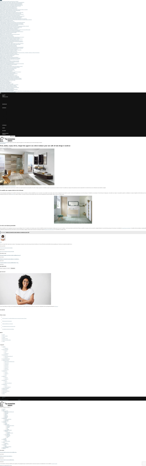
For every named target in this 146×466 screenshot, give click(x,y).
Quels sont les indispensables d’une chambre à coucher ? (8, 53)
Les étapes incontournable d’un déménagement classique (9, 73)
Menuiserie (6, 102)
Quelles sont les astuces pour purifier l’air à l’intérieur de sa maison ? (10, 71)
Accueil (1, 142)
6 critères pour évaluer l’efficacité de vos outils (7, 21)
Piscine (6, 385)
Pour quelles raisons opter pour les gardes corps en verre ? (9, 51)
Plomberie (6, 103)
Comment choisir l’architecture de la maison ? (7, 62)
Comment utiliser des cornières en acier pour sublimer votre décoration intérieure (12, 22)
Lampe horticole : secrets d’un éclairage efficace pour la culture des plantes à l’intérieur (13, 18)
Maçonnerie (6, 98)
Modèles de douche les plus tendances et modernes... (9, 258)
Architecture (6, 106)
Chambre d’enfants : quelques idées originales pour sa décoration (10, 30)
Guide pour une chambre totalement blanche (7, 90)
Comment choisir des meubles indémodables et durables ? (9, 28)
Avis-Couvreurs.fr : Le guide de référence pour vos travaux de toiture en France (14, 318)
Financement (7, 105)
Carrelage (8, 112)
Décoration (8, 121)
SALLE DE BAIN (7, 120)
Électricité (6, 101)
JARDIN (3, 127)
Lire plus (55, 463)
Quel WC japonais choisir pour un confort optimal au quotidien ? (10, 15)
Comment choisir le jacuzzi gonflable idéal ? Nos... (9, 262)
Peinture (8, 113)
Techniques (6, 99)
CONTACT (4, 134)
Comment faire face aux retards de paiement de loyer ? (8, 7)
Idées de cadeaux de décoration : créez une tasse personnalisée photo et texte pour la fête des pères (15, 29)
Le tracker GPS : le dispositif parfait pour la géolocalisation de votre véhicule (12, 63)
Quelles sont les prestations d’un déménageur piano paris (9, 89)
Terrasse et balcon (7, 441)
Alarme (6, 131)
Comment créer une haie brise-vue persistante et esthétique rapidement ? (11, 4)
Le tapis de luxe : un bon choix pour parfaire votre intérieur (9, 84)
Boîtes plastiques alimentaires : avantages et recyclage (8, 50)
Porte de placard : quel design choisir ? (6, 33)
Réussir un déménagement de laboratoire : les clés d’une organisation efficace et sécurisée (14, 9)
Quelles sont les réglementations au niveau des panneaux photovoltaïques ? (11, 31)
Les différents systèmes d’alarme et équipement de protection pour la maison (11, 47)
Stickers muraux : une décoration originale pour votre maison (9, 87)
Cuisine (6, 109)
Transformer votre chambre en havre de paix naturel (8, 11)
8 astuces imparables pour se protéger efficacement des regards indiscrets (11, 3)
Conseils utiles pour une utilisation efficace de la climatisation (9, 77)
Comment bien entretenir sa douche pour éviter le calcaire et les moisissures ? (12, 14)
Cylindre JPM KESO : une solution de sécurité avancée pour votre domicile (11, 23)
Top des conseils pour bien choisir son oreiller (7, 69)
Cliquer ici (56, 306)
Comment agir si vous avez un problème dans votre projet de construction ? (11, 41)
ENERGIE (6, 116)
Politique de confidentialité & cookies (6, 465)
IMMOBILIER (4, 389)
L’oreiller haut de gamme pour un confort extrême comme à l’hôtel (10, 44)
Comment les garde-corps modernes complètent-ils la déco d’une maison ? (11, 40)
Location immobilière (8, 419)
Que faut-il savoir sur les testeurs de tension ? (7, 36)
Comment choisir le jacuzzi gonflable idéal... (7, 459)
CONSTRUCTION (5, 96)
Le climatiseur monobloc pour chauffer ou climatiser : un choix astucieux (11, 38)
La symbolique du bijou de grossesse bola (8, 326)
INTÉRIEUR (4, 107)
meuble (13, 194)
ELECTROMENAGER (6, 358)
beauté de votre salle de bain (49, 229)
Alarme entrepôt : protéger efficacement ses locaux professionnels (10, 10)
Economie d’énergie (10, 118)
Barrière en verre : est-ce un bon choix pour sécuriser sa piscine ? (10, 34)
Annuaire (3, 337)
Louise (4, 148)
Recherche (13, 136)
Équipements (7, 129)
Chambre (6, 108)
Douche (8, 122)
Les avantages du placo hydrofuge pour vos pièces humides (9, 25)
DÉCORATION (7, 110)
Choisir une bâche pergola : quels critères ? (6, 42)
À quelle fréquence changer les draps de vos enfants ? (8, 85)
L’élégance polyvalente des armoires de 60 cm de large (8, 46)
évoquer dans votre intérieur (126, 228)
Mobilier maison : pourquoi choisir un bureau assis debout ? (9, 57)
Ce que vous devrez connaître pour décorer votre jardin (8, 86)
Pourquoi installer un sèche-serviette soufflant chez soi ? (8, 6)
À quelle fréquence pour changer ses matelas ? (7, 88)
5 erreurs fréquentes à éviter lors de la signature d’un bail (8, 8)
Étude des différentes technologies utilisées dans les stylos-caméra (10, 58)
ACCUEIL (3, 94)
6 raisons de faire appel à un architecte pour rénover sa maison (9, 61)
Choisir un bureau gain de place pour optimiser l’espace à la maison (10, 5)
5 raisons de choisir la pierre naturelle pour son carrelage (8, 75)
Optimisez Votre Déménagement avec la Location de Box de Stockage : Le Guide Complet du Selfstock (16, 19)
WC (7, 123)
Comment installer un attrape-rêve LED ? (6, 56)
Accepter (52, 463)
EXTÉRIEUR (4, 125)
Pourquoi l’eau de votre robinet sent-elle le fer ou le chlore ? (9, 1)
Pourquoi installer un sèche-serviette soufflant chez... (8, 452)
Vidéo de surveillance (8, 132)
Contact (3, 341)
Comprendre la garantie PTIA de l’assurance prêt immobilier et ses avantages (11, 24)
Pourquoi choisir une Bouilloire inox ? (6, 81)
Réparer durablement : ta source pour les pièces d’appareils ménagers (10, 17)
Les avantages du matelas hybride (5, 82)
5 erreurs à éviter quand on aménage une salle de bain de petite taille (10, 13)
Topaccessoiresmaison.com (4, 399)
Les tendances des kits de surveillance (8, 329)
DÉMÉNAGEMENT (5, 133)
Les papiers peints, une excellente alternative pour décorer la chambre (10, 78)
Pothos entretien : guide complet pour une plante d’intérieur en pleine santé (11, 12)
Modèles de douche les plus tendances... (6, 456)
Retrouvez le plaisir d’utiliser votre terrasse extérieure (8, 68)
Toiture (6, 100)
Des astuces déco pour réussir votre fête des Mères (7, 72)
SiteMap (19, 399)
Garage (8, 429)
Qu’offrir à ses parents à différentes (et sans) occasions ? (8, 64)
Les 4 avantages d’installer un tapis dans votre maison (8, 45)
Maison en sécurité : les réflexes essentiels (6, 20)
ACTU (3, 95)
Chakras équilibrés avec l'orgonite (7, 323)
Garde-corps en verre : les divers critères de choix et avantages (9, 54)
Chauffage (8, 117)
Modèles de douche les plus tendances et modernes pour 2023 (9, 60)
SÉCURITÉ (4, 130)
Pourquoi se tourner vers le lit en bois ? (6, 65)
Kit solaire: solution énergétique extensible (6, 83)
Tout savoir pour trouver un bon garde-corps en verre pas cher (9, 76)
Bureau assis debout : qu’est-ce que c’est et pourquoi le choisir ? (10, 67)
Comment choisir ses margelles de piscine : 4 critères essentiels (9, 27)
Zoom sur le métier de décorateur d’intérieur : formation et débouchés (10, 49)
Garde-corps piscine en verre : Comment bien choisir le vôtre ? (9, 39)
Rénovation (7, 369)
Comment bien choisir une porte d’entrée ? (6, 35)
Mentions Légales (5, 338)
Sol (7, 114)
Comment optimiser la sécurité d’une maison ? (7, 74)
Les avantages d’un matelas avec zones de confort (7, 80)
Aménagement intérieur (10, 111)
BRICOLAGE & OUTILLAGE (9, 97)
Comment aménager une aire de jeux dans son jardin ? (8, 32)
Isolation (8, 119)
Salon (5, 124)
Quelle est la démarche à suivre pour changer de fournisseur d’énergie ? (11, 79)
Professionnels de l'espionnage (7, 321)
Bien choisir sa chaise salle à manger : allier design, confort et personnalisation (12, 2)
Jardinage (6, 128)
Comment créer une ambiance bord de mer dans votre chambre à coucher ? (11, 66)
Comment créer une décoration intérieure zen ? (7, 55)
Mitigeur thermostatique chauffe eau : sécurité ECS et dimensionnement (11, 16)
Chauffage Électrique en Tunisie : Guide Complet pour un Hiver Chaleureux (11, 43)
